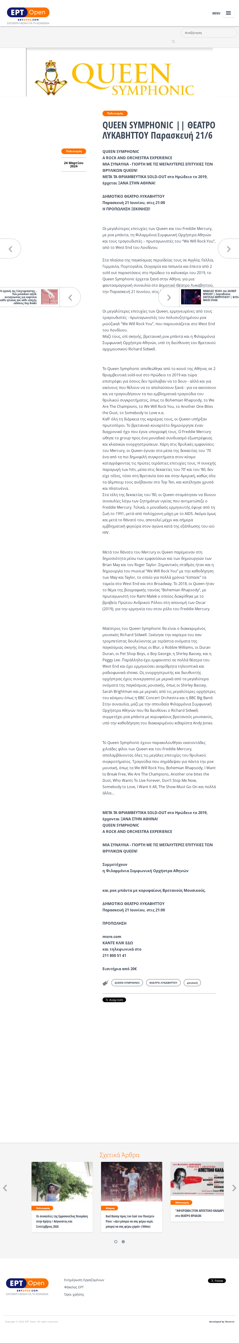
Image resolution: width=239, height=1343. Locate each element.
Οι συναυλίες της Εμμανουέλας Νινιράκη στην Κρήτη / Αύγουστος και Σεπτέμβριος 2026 (62, 1221)
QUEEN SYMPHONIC (127, 982)
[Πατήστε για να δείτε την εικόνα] (119, 71)
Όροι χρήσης (74, 1294)
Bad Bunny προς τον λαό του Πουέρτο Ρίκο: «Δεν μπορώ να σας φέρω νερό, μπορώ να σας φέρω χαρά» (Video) (130, 1221)
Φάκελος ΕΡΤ (74, 1287)
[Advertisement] (159, 1066)
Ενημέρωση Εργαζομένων (84, 1280)
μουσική (192, 982)
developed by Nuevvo (221, 1321)
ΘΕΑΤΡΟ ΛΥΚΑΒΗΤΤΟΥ (163, 982)
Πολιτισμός (115, 113)
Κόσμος (110, 1208)
